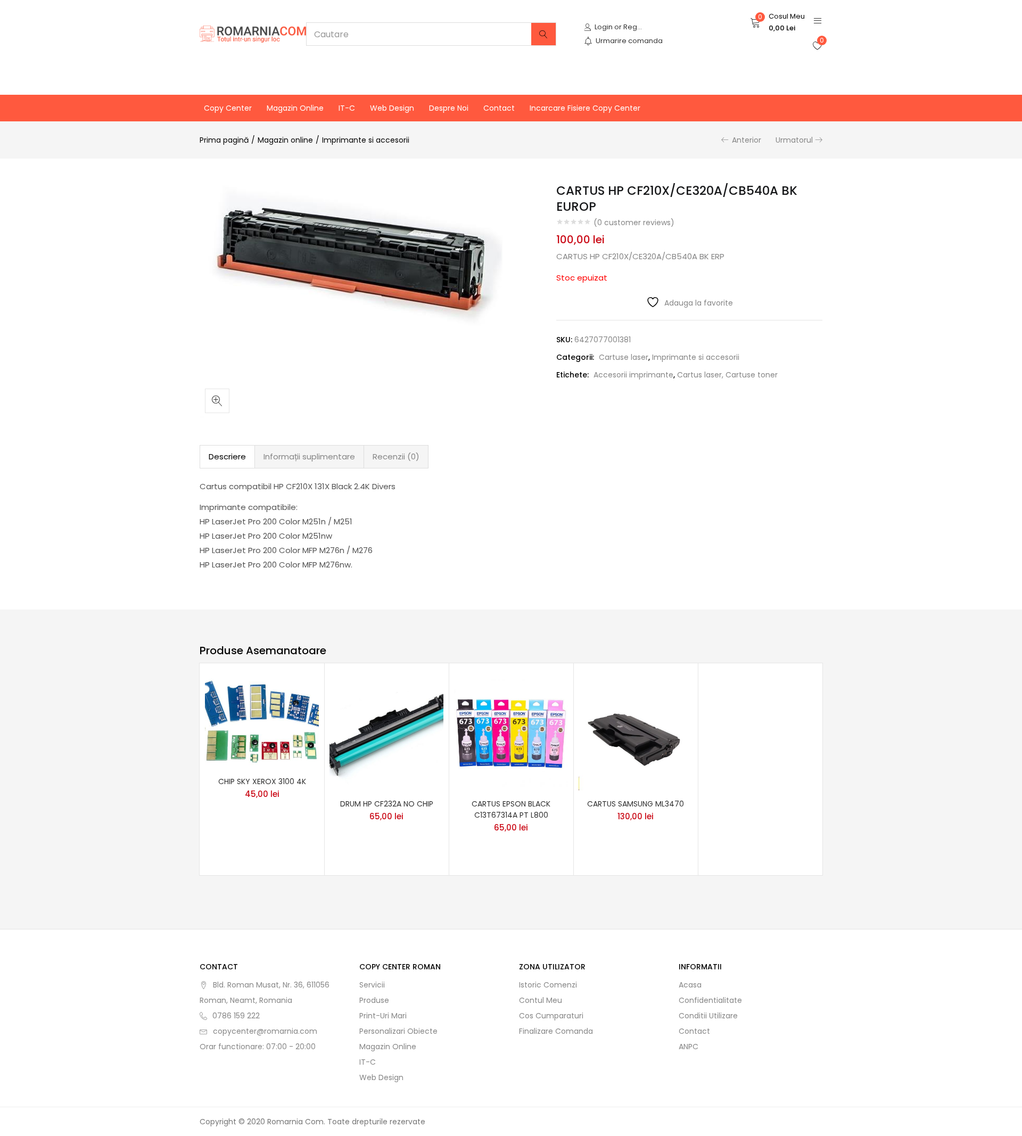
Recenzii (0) (396, 456)
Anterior (746, 140)
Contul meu (540, 1000)
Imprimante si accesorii (365, 140)
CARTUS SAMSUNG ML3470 (635, 804)
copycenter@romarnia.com (265, 1031)
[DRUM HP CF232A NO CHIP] (386, 733)
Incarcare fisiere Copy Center (585, 108)
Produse (374, 1000)
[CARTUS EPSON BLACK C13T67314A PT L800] (511, 733)
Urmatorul (794, 140)
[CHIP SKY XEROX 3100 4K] (262, 722)
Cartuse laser (623, 357)
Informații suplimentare (309, 456)
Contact (499, 108)
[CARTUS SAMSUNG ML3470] (636, 733)
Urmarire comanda (629, 41)
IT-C (347, 108)
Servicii (372, 984)
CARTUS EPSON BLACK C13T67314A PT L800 (511, 809)
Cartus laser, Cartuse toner (727, 374)
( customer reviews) (634, 222)
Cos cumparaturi (551, 1015)
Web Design (392, 108)
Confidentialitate (710, 1000)
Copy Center (228, 108)
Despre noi (448, 108)
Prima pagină (224, 140)
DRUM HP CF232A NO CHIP (386, 804)
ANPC (688, 1046)
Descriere (227, 456)
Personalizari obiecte (398, 1031)
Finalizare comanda (556, 1031)
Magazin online (295, 108)
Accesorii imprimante (633, 374)
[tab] (227, 456)
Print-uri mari (383, 1015)
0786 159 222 (236, 1015)
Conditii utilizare (708, 1015)
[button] (777, 22)
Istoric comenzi (548, 984)
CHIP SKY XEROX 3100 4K (262, 781)
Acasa (690, 984)
